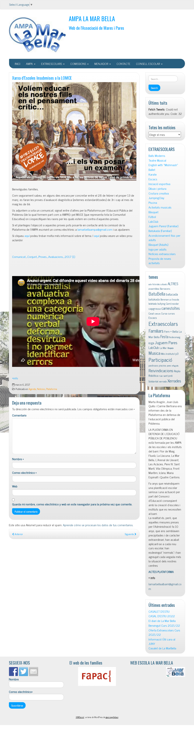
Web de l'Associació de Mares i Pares (96, 28)
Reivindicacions (161, 370)
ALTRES (173, 283)
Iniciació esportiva (159, 184)
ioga (151, 343)
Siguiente (130, 534)
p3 (176, 353)
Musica (154, 352)
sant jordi (168, 376)
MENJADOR (101, 63)
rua (161, 376)
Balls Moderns (157, 155)
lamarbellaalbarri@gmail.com (165, 586)
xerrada (163, 381)
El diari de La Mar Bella (162, 621)
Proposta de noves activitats (160, 260)
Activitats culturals (159, 284)
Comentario (19, 415)
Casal (151, 313)
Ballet (152, 169)
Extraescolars (163, 323)
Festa (164, 336)
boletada (153, 303)
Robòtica (153, 375)
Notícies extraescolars (162, 254)
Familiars (156, 330)
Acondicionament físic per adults (164, 237)
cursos (171, 313)
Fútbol (152, 217)
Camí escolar (172, 303)
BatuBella (157, 293)
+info (15, 378)
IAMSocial (80, 717)
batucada (172, 294)
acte (150, 284)
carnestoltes (170, 308)
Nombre (18, 459)
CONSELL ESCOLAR (148, 63)
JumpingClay (156, 198)
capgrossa (155, 308)
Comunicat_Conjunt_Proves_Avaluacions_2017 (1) (43, 256)
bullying (161, 303)
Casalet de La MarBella (162, 648)
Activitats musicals (160, 207)
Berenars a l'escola (169, 299)
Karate (153, 174)
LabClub (153, 221)
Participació (160, 360)
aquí (27, 235)
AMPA (30, 63)
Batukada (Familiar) (160, 231)
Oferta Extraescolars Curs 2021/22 (164, 632)
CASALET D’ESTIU (159, 611)
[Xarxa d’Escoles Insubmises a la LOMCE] (74, 131)
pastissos (153, 365)
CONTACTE (123, 63)
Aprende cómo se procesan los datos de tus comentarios (98, 524)
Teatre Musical (157, 160)
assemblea (154, 288)
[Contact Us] (33, 671)
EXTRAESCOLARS (52, 63)
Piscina (153, 202)
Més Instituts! (168, 354)
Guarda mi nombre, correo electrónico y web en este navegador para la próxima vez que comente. (72, 504)
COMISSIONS (78, 63)
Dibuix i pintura (157, 188)
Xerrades (174, 380)
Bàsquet (153, 212)
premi (169, 365)
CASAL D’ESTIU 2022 (162, 616)
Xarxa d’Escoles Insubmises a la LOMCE (42, 78)
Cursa (164, 313)
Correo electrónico (24, 472)
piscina (162, 365)
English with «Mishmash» (163, 165)
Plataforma (51, 389)
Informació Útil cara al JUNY (162, 641)
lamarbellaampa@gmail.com (94, 229)
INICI (17, 63)
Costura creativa (159, 193)
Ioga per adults (158, 249)
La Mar (163, 348)
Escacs (153, 179)
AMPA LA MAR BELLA (92, 18)
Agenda (32, 389)
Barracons (165, 288)
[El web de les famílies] (97, 676)
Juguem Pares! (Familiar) (163, 226)
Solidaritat (153, 381)
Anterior (18, 534)
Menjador (170, 348)
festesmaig (174, 337)
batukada (154, 299)
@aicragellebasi (112, 717)
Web (14, 486)
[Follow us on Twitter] (23, 671)
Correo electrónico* (21, 692)
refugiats (175, 365)
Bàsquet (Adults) (158, 244)
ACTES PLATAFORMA (161, 571)
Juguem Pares (166, 342)
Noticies (41, 389)
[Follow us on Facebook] (13, 671)
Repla (177, 370)
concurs (157, 313)
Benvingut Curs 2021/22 (164, 625)
